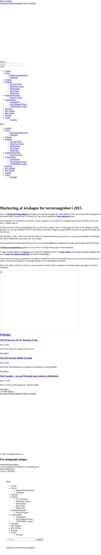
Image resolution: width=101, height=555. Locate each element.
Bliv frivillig (9, 113)
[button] (50, 124)
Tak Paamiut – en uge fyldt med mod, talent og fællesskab (29, 376)
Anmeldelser (15, 102)
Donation (8, 109)
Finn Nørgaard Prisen (18, 104)
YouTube (13, 120)
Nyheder (8, 80)
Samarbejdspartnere (12, 95)
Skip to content (6, 1)
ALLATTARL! (16, 84)
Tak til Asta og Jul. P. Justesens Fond (18, 340)
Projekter (8, 82)
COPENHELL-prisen (18, 106)
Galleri (7, 118)
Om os (7, 73)
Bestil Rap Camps (17, 86)
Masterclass (14, 93)
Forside (8, 71)
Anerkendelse (10, 100)
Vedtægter (14, 77)
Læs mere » (4, 353)
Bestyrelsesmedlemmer (19, 75)
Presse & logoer (16, 98)
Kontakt (8, 115)
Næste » (11, 391)
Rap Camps (14, 91)
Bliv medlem (10, 111)
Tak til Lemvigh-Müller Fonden (16, 358)
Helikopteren (15, 89)
